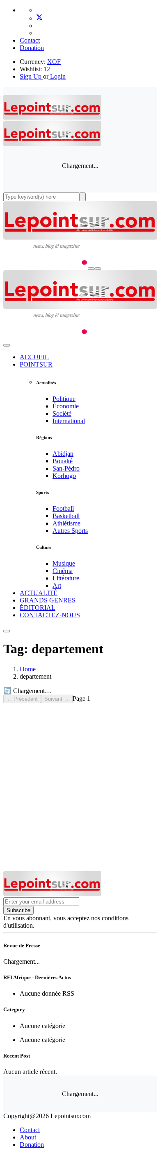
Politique (64, 398)
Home (28, 669)
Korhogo (64, 475)
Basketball (66, 515)
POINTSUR (36, 364)
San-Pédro (66, 468)
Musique (64, 563)
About (28, 1137)
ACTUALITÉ (38, 592)
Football (63, 508)
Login (57, 76)
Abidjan (63, 453)
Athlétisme (66, 523)
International (69, 420)
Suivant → (56, 699)
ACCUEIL (34, 356)
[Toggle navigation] (97, 268)
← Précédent (22, 699)
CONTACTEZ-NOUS (50, 614)
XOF (54, 61)
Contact (30, 40)
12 (46, 69)
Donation (32, 47)
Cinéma (63, 570)
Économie (66, 406)
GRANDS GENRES (47, 600)
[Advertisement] (80, 787)
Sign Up (30, 76)
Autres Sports (70, 530)
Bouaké (63, 460)
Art (57, 585)
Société (62, 413)
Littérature (66, 578)
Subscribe (18, 910)
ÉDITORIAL (37, 607)
